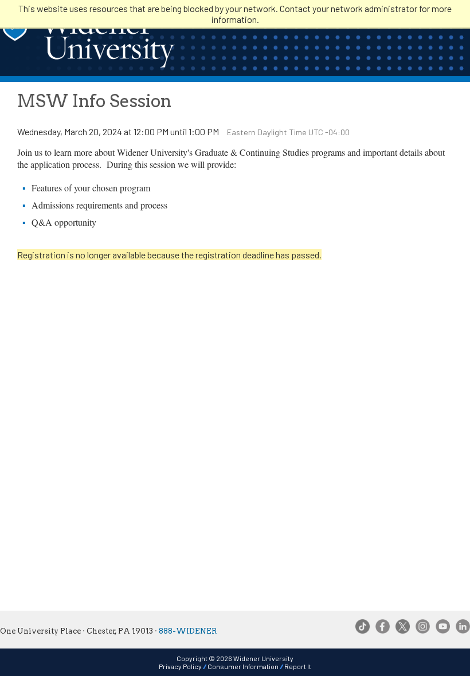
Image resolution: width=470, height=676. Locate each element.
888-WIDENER (188, 631)
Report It (297, 666)
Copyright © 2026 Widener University (235, 658)
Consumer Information (243, 666)
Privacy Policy (180, 666)
